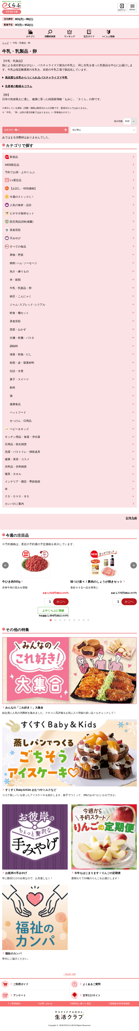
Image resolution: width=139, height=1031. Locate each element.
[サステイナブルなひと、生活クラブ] (69, 1018)
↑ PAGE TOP (69, 974)
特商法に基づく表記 (81, 1003)
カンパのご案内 (14, 503)
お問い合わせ (45, 1003)
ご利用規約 (15, 1003)
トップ (5, 43)
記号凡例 (131, 518)
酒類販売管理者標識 (120, 1003)
